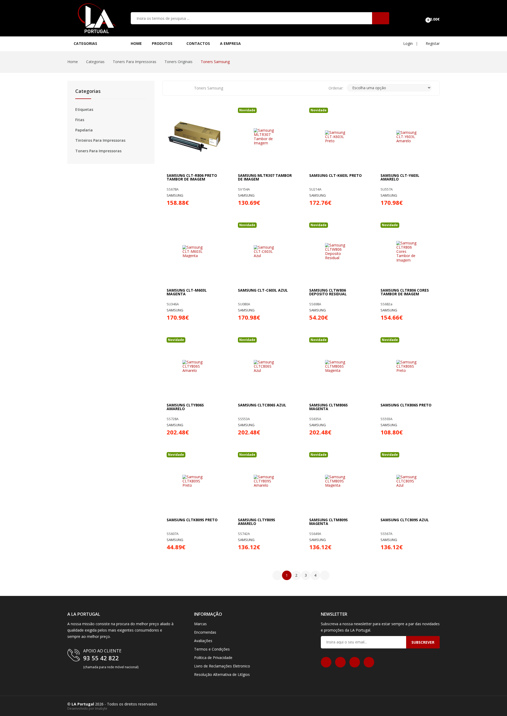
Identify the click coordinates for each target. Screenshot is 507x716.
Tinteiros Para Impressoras (100, 140)
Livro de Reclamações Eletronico (222, 665)
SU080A (244, 304)
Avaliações (203, 640)
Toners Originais (179, 61)
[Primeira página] (277, 575)
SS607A (173, 533)
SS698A (315, 304)
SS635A (315, 419)
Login (407, 43)
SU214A (315, 189)
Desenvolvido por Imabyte (87, 708)
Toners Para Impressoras (134, 61)
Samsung (175, 195)
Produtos (162, 43)
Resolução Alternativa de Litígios (222, 674)
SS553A (244, 419)
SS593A (386, 419)
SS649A (315, 533)
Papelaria (84, 130)
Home (136, 43)
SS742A (244, 533)
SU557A (387, 189)
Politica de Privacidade (213, 657)
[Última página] (325, 575)
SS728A (173, 419)
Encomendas (205, 632)
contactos (198, 43)
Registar (432, 43)
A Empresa (230, 43)
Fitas (79, 120)
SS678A (173, 189)
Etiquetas (84, 109)
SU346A (173, 304)
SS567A (386, 533)
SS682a (386, 304)
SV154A (244, 189)
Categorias (95, 61)
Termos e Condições (212, 649)
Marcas (200, 623)
